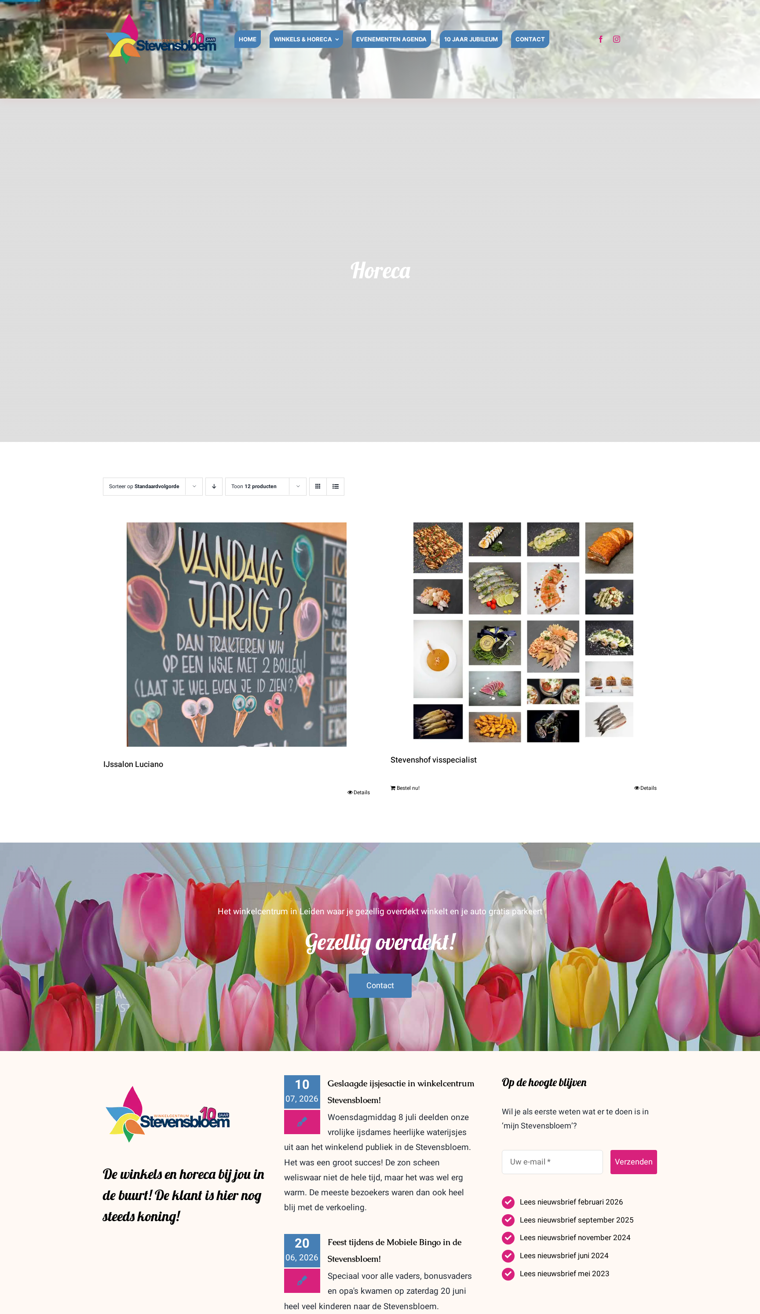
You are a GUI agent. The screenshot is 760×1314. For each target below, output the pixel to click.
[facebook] (600, 39)
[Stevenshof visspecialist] (524, 632)
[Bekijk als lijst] (335, 486)
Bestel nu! (408, 788)
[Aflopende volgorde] (214, 487)
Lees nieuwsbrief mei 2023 (565, 1273)
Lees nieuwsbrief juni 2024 (564, 1255)
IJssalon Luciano (133, 764)
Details (362, 792)
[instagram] (616, 39)
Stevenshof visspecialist (434, 760)
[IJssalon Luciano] (236, 634)
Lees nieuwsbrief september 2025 (577, 1220)
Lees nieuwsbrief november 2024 (575, 1237)
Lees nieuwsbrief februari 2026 (571, 1202)
